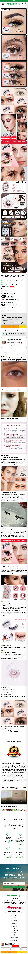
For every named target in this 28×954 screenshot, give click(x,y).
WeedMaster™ (14, 922)
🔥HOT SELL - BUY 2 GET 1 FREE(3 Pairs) (13, 304)
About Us (14, 923)
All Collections (14, 920)
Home (14, 917)
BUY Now (23, 326)
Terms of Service (14, 937)
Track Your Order (14, 925)
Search (14, 932)
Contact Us (14, 926)
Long (8, 296)
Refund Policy (14, 938)
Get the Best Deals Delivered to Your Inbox (14, 871)
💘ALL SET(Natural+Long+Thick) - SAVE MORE (10, 299)
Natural (3, 296)
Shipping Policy (14, 940)
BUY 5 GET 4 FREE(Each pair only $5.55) (9, 310)
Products (14, 919)
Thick (12, 296)
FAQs (14, 934)
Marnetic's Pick (5, 9)
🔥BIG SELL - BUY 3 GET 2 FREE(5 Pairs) (9, 307)
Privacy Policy (14, 935)
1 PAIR (3, 304)
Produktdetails (6, 352)
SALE (14, 928)
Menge (3, 288)
